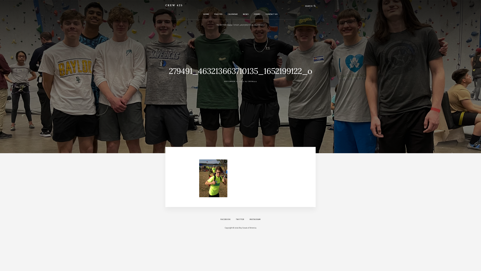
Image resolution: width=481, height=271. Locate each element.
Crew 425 (174, 5)
